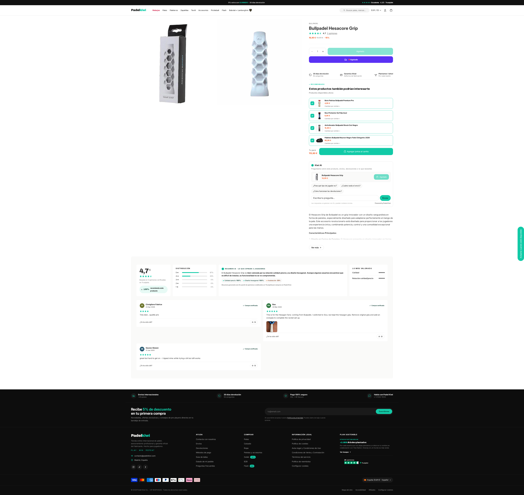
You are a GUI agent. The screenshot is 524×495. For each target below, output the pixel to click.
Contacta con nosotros (206, 439)
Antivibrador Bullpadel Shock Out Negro (341, 125)
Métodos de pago (203, 452)
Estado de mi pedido (205, 461)
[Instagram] (133, 467)
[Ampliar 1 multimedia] (173, 62)
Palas (246, 439)
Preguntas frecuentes (205, 466)
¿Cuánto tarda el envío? (350, 186)
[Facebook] (145, 467)
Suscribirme (384, 411)
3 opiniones (332, 33)
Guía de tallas (202, 457)
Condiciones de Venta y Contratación (308, 452)
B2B (246, 461)
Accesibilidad (360, 490)
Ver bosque (344, 452)
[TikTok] (139, 467)
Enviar (385, 198)
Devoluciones (202, 448)
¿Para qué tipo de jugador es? (325, 186)
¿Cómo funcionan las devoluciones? (327, 191)
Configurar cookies (300, 466)
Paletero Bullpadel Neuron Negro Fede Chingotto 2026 (347, 138)
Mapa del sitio (347, 490)
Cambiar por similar (332, 106)
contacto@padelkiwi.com (144, 456)
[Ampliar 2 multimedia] (259, 62)
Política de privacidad (295, 418)
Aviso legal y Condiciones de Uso (306, 448)
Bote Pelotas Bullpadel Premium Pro (339, 100)
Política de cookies (300, 444)
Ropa (246, 448)
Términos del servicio (301, 457)
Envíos (199, 444)
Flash (249, 466)
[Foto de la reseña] (271, 326)
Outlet (249, 457)
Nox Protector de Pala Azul (336, 113)
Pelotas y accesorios (253, 452)
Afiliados (372, 490)
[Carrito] (391, 10)
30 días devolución (257, 3)
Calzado (247, 444)
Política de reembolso (301, 461)
